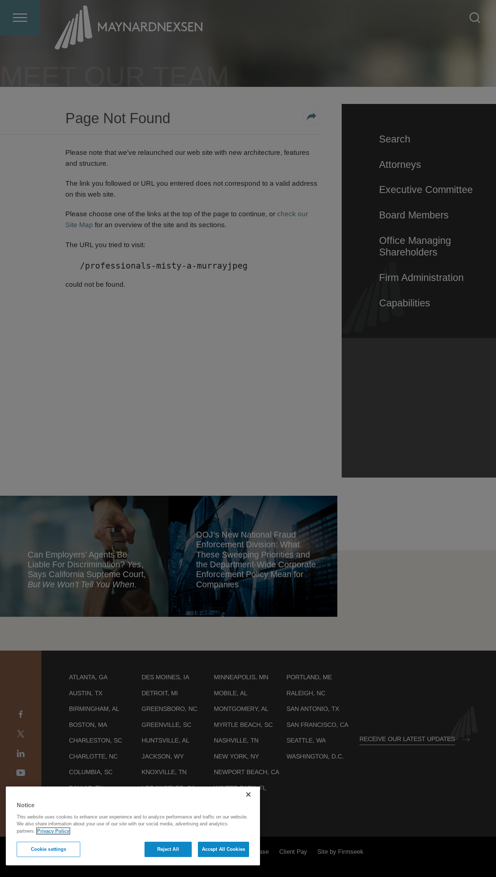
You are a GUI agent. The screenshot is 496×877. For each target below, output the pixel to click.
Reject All (168, 849)
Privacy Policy (53, 831)
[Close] (248, 794)
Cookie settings (48, 849)
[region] (133, 826)
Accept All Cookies (223, 849)
